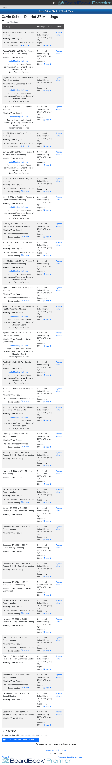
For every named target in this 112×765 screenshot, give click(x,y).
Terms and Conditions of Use (70, 757)
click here (25, 45)
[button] (53, 3)
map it (48, 45)
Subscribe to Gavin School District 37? (21, 740)
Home (5, 7)
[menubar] (56, 2)
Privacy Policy (7, 757)
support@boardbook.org (56, 750)
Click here (25, 191)
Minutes (59, 35)
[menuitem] (54, 2)
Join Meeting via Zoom (18, 61)
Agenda (59, 32)
